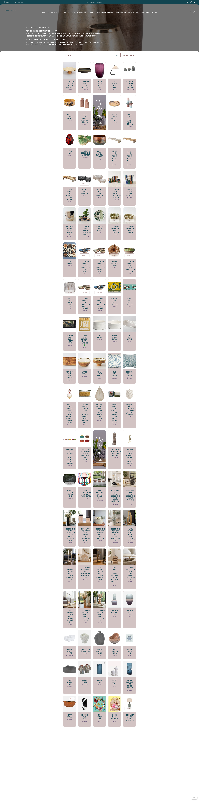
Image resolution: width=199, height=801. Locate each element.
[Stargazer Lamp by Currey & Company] (129, 704)
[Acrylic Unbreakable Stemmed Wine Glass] (84, 479)
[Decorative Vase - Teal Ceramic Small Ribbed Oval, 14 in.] (99, 518)
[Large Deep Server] (129, 324)
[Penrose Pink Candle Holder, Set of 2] (84, 103)
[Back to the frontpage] (26, 27)
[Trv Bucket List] (99, 704)
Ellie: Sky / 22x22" (114, 374)
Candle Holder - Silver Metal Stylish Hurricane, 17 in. (70, 616)
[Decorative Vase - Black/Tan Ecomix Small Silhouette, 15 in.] (69, 518)
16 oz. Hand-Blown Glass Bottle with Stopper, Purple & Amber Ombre (69, 414)
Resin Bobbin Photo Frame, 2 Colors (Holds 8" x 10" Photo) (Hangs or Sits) (114, 414)
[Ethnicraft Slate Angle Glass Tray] (84, 70)
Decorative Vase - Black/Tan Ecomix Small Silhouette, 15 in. (70, 535)
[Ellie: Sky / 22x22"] (114, 361)
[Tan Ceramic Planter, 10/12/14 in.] (99, 479)
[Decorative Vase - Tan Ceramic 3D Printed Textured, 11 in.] (99, 599)
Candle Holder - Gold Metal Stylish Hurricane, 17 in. (100, 574)
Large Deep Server (129, 337)
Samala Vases (84, 681)
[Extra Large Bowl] (114, 324)
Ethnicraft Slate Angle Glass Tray (85, 84)
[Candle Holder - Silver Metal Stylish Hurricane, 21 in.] (69, 557)
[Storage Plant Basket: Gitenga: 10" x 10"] (69, 215)
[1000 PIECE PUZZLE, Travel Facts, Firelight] (84, 737)
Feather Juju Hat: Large (114, 263)
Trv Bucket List (99, 717)
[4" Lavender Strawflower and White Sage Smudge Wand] (129, 737)
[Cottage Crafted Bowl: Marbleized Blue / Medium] (84, 250)
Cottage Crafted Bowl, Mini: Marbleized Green (130, 266)
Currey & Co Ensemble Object (70, 751)
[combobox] (8, 2)
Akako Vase (69, 152)
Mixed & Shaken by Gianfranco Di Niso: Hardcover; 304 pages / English (116, 791)
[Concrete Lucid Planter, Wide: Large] (69, 287)
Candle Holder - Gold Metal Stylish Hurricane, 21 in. (130, 535)
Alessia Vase (99, 681)
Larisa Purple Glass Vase (99, 84)
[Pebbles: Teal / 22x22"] (129, 361)
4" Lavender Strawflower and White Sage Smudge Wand (131, 752)
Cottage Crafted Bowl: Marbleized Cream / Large (85, 303)
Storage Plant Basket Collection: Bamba (86, 231)
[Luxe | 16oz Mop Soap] (129, 774)
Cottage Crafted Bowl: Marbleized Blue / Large (100, 303)
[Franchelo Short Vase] (84, 638)
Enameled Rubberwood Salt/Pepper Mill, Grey (116, 452)
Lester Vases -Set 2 (114, 682)
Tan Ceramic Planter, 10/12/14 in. (99, 494)
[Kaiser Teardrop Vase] (99, 638)
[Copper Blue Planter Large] (99, 140)
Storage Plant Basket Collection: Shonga (116, 194)
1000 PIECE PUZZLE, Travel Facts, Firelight (84, 753)
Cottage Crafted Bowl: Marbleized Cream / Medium (100, 266)
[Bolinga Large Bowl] (99, 215)
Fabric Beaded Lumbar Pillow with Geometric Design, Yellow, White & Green (85, 414)
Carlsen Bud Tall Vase (114, 612)
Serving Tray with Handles (69, 375)
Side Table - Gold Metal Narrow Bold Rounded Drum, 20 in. (114, 575)
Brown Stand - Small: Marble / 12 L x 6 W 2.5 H (69, 195)
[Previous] (75, 2)
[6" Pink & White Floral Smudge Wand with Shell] (69, 774)
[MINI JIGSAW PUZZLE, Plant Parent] (114, 737)
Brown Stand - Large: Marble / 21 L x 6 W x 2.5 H (129, 157)
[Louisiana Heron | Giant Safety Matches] (69, 324)
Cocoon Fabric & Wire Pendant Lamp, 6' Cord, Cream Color (99, 412)
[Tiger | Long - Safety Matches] (129, 287)
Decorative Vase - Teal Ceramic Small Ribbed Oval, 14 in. (100, 534)
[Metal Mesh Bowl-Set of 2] (99, 179)
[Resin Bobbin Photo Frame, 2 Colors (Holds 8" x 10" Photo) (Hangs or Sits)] (114, 394)
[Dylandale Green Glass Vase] (69, 479)
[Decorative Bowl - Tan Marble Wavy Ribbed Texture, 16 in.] (129, 557)
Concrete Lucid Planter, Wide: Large (70, 302)
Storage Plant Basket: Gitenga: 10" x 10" (69, 231)
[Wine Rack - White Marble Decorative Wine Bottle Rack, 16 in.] (114, 479)
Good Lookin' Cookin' (114, 717)
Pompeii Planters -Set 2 (114, 651)
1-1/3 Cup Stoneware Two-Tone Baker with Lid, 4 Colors (85, 454)
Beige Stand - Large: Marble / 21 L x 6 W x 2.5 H (114, 157)
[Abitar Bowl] (69, 704)
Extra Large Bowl (114, 337)
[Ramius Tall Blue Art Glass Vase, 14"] (129, 669)
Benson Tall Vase (84, 717)
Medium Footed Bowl (99, 374)
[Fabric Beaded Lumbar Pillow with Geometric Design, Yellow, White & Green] (84, 394)
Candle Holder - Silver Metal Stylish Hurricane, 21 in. (70, 574)
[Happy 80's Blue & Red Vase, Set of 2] (129, 103)
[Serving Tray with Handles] (69, 361)
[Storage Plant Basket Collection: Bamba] (84, 215)
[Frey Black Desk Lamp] (114, 70)
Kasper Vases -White (69, 651)
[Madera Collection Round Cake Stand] (69, 70)
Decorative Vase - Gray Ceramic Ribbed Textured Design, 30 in (115, 535)
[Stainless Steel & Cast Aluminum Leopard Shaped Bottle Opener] (129, 438)
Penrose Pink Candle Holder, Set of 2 (84, 118)
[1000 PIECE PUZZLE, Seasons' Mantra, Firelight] (99, 737)
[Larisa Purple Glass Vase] (99, 70)
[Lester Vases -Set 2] (114, 669)
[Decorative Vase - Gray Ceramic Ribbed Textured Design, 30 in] (114, 518)
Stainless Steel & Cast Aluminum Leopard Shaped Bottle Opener (130, 456)
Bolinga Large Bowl (99, 229)
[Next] (113, 2)
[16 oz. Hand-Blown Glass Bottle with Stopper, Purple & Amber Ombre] (69, 394)
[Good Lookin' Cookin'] (114, 704)
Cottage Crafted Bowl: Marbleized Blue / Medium (85, 266)
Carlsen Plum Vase (129, 612)
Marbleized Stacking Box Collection (130, 84)
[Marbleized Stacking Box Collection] (129, 70)
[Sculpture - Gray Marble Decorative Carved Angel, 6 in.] (129, 479)
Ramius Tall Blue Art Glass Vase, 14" (129, 684)
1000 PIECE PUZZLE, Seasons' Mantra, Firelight (99, 753)
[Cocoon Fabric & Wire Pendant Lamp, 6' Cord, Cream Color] (99, 394)
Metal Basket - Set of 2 (84, 192)
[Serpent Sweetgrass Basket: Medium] (114, 215)
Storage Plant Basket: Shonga (129, 193)
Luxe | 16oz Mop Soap (129, 788)
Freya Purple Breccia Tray (114, 117)
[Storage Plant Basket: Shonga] (129, 179)
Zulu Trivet (69, 262)
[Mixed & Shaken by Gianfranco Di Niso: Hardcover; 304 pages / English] (114, 774)
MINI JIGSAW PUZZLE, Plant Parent (114, 752)
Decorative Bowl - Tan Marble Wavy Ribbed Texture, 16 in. (130, 574)
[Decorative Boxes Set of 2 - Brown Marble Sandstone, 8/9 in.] (84, 518)
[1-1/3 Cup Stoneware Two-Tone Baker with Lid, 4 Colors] (84, 438)
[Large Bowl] (99, 324)
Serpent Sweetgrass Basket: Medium (116, 230)
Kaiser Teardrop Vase (100, 651)
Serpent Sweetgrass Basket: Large (131, 230)
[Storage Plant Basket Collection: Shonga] (114, 179)
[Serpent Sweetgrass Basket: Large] (129, 215)
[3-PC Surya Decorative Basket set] (84, 140)
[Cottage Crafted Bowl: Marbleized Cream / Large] (84, 287)
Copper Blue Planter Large (99, 154)
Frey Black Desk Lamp (114, 84)
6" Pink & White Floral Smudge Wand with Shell (69, 791)
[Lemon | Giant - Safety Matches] (114, 287)
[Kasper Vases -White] (69, 638)
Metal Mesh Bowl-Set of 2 (99, 193)
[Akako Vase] (69, 140)
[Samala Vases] (84, 669)
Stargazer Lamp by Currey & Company (130, 718)
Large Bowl (99, 336)
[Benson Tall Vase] (84, 704)
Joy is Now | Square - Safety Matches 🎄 (84, 340)
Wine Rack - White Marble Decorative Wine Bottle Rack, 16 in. (115, 496)
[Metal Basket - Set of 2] (84, 179)
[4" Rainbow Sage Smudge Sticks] (84, 774)
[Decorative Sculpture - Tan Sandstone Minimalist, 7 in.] (84, 557)
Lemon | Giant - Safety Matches (114, 301)
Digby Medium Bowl (69, 116)
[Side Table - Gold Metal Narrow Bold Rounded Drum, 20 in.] (114, 557)
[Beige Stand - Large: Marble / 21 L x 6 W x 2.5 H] (114, 140)
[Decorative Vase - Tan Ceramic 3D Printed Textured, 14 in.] (84, 599)
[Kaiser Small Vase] (69, 669)
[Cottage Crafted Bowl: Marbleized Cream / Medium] (99, 250)
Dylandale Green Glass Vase (70, 493)
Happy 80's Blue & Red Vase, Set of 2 (129, 119)
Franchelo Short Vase (85, 650)
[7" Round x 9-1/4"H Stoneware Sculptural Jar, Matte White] (129, 394)
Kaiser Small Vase (69, 682)
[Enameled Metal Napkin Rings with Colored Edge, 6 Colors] (69, 438)
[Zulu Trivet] (69, 250)
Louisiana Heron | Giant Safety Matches (70, 339)
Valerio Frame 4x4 (129, 651)
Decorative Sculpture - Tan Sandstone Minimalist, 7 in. (85, 573)
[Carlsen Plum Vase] (129, 599)
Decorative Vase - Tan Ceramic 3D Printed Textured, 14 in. (85, 615)
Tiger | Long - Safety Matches (129, 301)
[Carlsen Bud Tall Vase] (114, 599)
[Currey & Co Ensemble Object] (69, 737)
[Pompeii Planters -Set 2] (114, 638)
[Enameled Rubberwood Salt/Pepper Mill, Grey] (114, 438)
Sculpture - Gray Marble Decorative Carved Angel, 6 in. (130, 496)
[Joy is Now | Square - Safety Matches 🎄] (84, 324)
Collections (33, 27)
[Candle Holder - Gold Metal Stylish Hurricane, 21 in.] (129, 518)
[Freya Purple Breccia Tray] (114, 103)
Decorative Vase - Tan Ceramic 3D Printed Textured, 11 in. (100, 615)
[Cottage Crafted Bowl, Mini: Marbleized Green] (129, 250)
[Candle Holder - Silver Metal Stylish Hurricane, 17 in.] (69, 599)
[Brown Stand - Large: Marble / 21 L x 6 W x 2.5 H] (129, 140)
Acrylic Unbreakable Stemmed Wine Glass (86, 493)
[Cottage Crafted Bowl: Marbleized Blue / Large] (99, 287)
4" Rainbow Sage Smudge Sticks (84, 789)
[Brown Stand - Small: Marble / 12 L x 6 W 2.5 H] (69, 179)
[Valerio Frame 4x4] (129, 638)
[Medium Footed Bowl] (99, 361)
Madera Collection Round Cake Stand (70, 84)
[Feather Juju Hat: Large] (114, 250)
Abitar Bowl (69, 716)
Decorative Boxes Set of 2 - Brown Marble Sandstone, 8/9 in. (86, 535)
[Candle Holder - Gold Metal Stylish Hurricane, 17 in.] (99, 557)
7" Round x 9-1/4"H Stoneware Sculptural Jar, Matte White (130, 410)
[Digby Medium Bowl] (69, 103)
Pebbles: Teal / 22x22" (129, 374)
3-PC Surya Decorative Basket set (85, 153)
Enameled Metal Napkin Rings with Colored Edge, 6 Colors (70, 456)
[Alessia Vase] (99, 669)
